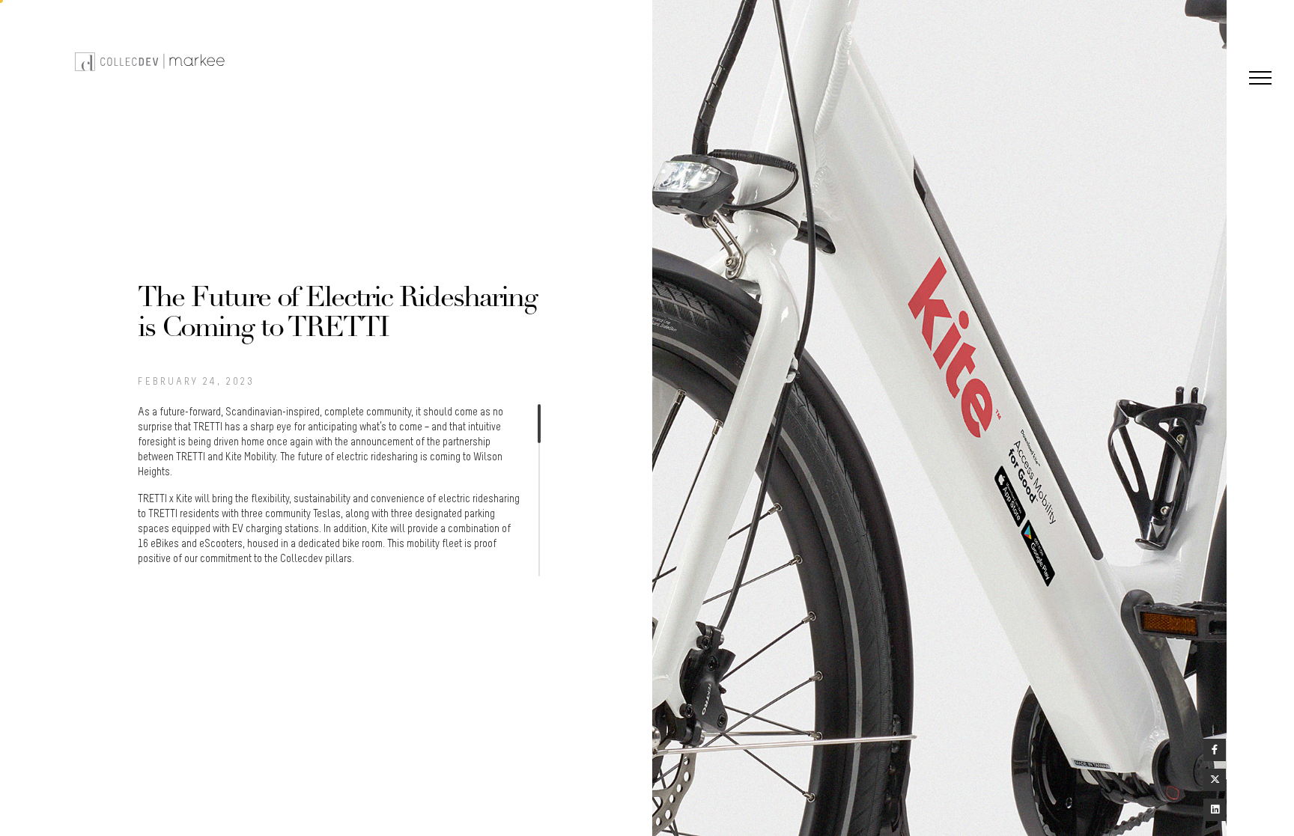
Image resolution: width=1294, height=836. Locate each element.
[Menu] (1260, 79)
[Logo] (151, 60)
